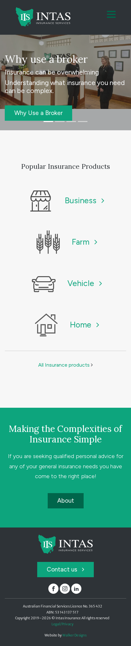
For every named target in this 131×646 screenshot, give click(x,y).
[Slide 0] (48, 121)
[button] (111, 15)
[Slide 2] (71, 121)
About (65, 500)
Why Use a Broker (38, 113)
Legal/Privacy (62, 624)
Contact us (63, 569)
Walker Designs (74, 635)
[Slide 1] (60, 121)
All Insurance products (64, 365)
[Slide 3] (82, 121)
